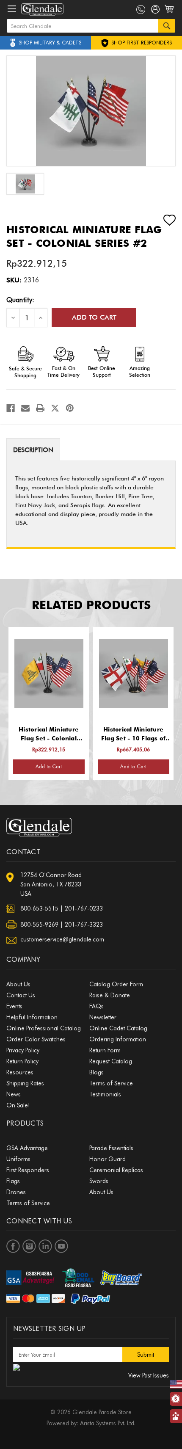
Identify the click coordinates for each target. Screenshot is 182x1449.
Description (33, 450)
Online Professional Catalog (43, 1028)
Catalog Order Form (116, 984)
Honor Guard (107, 1159)
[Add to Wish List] (162, 220)
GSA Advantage (27, 1148)
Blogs (96, 1072)
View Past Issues (148, 1375)
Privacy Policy (22, 1050)
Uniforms (18, 1159)
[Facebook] (10, 408)
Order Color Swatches (36, 1039)
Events (14, 1006)
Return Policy (22, 1061)
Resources (19, 1072)
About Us (18, 984)
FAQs (96, 1006)
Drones (16, 1192)
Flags (13, 1181)
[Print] (40, 408)
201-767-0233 (84, 908)
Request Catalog (110, 1061)
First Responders (27, 1170)
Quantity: (20, 300)
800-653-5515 (39, 908)
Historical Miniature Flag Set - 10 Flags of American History (133, 734)
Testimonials (105, 1094)
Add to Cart (49, 766)
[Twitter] (55, 408)
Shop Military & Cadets (50, 42)
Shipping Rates (25, 1083)
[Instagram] (29, 1246)
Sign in (155, 11)
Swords (98, 1181)
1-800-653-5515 (140, 9)
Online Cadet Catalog (118, 1028)
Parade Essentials (111, 1148)
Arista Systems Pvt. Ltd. (107, 1423)
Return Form (105, 1050)
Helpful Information (32, 1017)
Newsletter (102, 1017)
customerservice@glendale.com (62, 939)
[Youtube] (61, 1246)
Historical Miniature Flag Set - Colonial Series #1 (49, 734)
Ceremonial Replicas (116, 1170)
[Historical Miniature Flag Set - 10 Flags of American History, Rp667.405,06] (133, 673)
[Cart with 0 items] (170, 13)
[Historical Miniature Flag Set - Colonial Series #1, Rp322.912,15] (48, 673)
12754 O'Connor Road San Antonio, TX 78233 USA (51, 884)
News (13, 1094)
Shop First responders (141, 42)
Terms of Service (111, 1083)
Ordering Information (117, 1039)
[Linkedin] (45, 1246)
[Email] (25, 408)
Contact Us (20, 995)
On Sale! (18, 1105)
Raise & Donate (109, 995)
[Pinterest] (70, 408)
